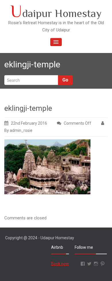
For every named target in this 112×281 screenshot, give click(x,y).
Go (65, 80)
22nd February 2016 (29, 123)
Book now (60, 263)
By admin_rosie (18, 130)
